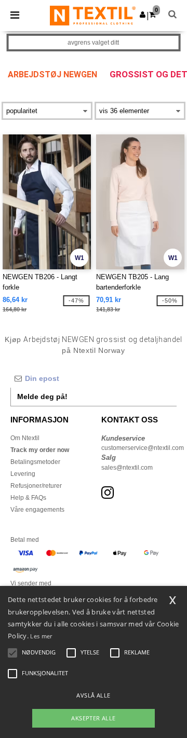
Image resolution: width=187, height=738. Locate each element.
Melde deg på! (42, 396)
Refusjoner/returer (36, 485)
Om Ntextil (24, 438)
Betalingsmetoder (35, 462)
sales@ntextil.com (127, 467)
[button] (142, 14)
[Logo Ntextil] (93, 15)
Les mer (41, 636)
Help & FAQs (28, 497)
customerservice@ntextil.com (142, 448)
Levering (22, 473)
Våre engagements (37, 509)
